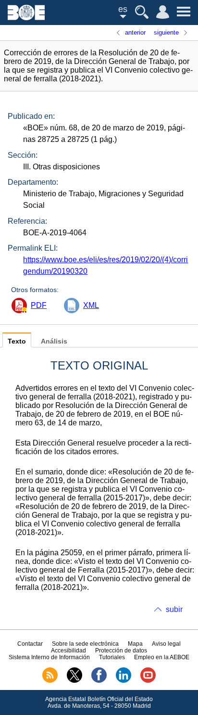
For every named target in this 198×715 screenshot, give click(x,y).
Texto (17, 341)
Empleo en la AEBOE (161, 657)
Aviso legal (166, 643)
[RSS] (50, 680)
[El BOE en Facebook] (99, 680)
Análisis (54, 341)
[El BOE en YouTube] (148, 680)
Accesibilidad (68, 650)
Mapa (135, 643)
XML (91, 305)
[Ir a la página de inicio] (26, 17)
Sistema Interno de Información (49, 657)
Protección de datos (121, 650)
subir (174, 609)
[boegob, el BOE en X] (74, 680)
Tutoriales (112, 657)
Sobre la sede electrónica (85, 643)
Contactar (30, 643)
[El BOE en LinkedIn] (123, 680)
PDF (39, 305)
